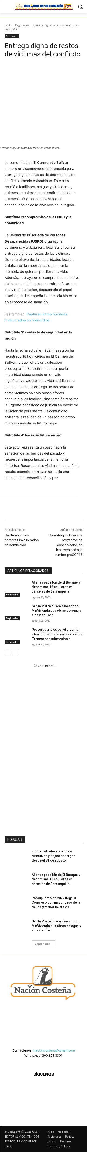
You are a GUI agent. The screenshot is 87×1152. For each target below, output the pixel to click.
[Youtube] (66, 1097)
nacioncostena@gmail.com (54, 1050)
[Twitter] (54, 1097)
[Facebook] (20, 1097)
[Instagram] (32, 1097)
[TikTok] (43, 1097)
